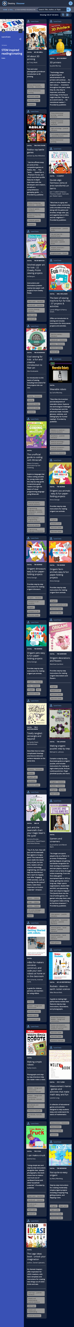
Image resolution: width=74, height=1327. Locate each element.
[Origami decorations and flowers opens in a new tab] (60, 636)
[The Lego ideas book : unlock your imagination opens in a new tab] (36, 1235)
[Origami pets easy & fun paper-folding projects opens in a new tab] (36, 635)
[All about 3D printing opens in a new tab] (36, 37)
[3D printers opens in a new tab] (60, 40)
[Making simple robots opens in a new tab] (36, 1042)
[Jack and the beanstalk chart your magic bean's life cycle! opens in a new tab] (36, 807)
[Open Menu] (71, 3)
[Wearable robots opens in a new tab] (60, 372)
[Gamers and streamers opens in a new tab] (60, 817)
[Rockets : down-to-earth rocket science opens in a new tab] (60, 966)
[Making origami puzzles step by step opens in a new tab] (60, 723)
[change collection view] (68, 15)
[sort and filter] (62, 15)
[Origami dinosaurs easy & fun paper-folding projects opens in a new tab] (36, 551)
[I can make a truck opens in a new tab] (36, 1137)
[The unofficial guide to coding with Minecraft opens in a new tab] (36, 434)
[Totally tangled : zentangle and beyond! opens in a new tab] (36, 714)
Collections (11, 10)
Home (5, 10)
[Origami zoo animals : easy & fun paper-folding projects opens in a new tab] (60, 473)
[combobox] (52, 10)
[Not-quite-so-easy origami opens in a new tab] (60, 1155)
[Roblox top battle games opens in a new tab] (36, 128)
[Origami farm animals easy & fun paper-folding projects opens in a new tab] (60, 552)
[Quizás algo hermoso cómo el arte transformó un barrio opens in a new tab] (60, 162)
